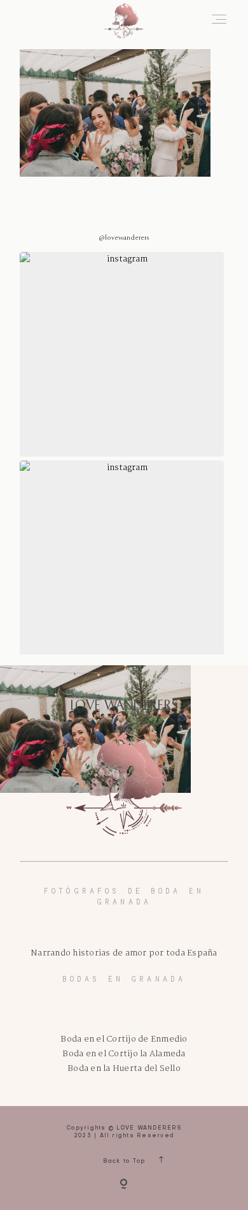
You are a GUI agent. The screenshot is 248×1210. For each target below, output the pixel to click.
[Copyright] (124, 1185)
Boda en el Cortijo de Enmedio (123, 1039)
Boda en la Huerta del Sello (124, 1068)
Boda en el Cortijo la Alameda (123, 1054)
